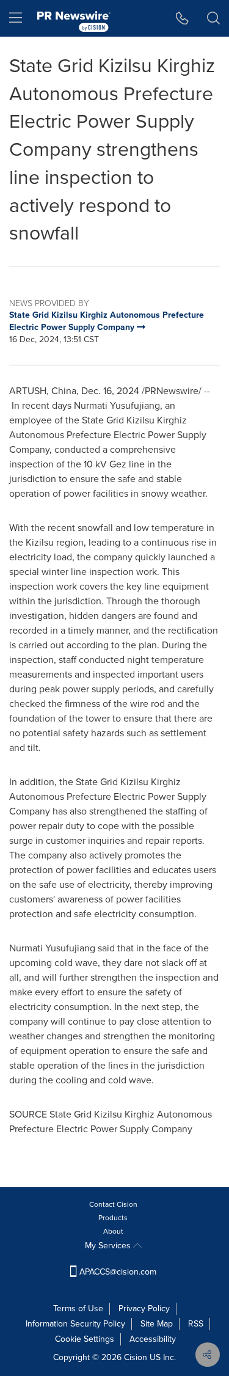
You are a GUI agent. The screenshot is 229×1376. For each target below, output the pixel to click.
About (113, 1231)
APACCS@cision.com (117, 1271)
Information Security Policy (75, 1323)
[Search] (213, 18)
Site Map (156, 1323)
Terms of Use (78, 1308)
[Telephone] (182, 18)
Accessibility (152, 1339)
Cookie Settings (84, 1339)
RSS (195, 1323)
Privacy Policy (144, 1308)
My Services (109, 1245)
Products (113, 1217)
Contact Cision (113, 1204)
